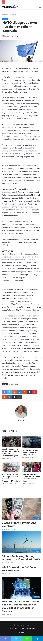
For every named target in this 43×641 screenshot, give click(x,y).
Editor (7, 36)
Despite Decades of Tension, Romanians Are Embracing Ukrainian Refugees (10, 452)
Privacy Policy (31, 629)
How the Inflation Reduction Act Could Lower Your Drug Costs (31, 477)
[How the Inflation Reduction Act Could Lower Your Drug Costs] (31, 467)
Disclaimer (21, 632)
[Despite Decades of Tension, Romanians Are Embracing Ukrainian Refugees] (11, 441)
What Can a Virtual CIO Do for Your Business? (19, 569)
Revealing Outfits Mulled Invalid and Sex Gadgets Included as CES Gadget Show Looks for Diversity (20, 606)
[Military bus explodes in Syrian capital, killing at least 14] (31, 442)
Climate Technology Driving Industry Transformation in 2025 (21, 558)
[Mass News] (10, 6)
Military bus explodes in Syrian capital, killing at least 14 (31, 452)
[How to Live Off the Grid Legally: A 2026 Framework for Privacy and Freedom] (11, 467)
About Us (10, 629)
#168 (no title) (20, 629)
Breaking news (13, 384)
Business (13, 14)
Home (6, 14)
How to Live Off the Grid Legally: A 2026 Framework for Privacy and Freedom (11, 477)
